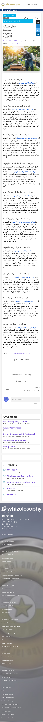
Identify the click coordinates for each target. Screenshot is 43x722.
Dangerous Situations (8, 568)
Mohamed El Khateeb (12, 41)
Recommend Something (21, 375)
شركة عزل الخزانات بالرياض (26, 328)
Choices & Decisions (7, 558)
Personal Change (6, 663)
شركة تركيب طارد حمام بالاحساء (23, 109)
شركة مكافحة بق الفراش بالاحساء (23, 222)
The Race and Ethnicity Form (20, 476)
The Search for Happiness (9, 701)
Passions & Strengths (8, 656)
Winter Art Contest (12, 428)
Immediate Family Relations (10, 619)
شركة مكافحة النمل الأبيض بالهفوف (24, 172)
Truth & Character (9, 15)
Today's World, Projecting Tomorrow (12, 707)
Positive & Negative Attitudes (10, 673)
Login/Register (32, 5)
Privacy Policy (7, 529)
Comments (16, 43)
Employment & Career (8, 585)
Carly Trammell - (12, 478)
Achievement (5, 538)
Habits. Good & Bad (7, 605)
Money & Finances (7, 639)
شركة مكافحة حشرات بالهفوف (24, 277)
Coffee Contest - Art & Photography (19, 434)
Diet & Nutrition (6, 582)
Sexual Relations (6, 687)
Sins (3, 690)
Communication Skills (8, 561)
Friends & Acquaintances (9, 602)
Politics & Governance (8, 670)
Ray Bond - (10, 472)
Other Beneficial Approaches (10, 646)
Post (36, 403)
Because (11, 488)
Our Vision (6, 524)
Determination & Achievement (10, 578)
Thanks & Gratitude (7, 694)
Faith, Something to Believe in (10, 595)
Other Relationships (7, 650)
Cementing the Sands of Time (21, 482)
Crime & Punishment (8, 565)
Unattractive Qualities (8, 714)
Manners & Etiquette (7, 636)
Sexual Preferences (7, 684)
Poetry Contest (10, 446)
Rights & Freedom (7, 677)
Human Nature (6, 612)
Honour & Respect (7, 609)
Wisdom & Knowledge (8, 718)
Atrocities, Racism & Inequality (10, 551)
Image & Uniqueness (7, 616)
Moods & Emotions (7, 643)
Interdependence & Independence (11, 626)
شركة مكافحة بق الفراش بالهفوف (26, 251)
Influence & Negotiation (8, 622)
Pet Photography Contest (15, 422)
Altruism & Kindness (7, 548)
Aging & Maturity (7, 544)
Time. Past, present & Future (10, 704)
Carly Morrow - (11, 490)
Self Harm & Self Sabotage (9, 680)
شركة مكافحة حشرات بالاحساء (26, 138)
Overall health (6, 653)
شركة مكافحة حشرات (26, 83)
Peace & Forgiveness (7, 660)
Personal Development (8, 667)
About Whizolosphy (9, 522)
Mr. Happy (12, 470)
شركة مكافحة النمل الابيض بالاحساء (20, 196)
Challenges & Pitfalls (7, 555)
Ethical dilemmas (7, 588)
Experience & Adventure (8, 592)
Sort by (37, 387)
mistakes (11, 495)
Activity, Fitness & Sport (8, 541)
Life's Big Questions (7, 629)
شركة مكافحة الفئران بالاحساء (26, 301)
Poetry (6, 17)
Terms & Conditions (9, 526)
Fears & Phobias (6, 599)
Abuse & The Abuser (7, 534)
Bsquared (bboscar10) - (14, 497)
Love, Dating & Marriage (9, 633)
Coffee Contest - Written (14, 440)
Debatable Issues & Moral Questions (12, 575)
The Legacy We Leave (8, 697)
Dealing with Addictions (8, 572)
